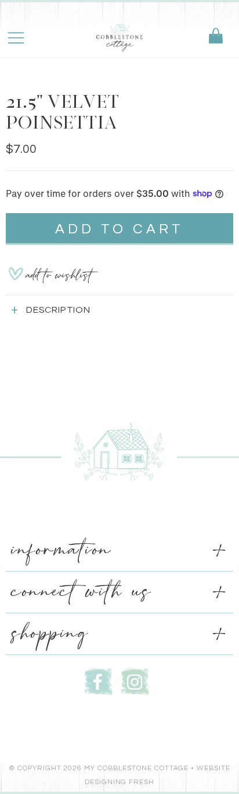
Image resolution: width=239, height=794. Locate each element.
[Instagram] (135, 680)
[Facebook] (98, 680)
